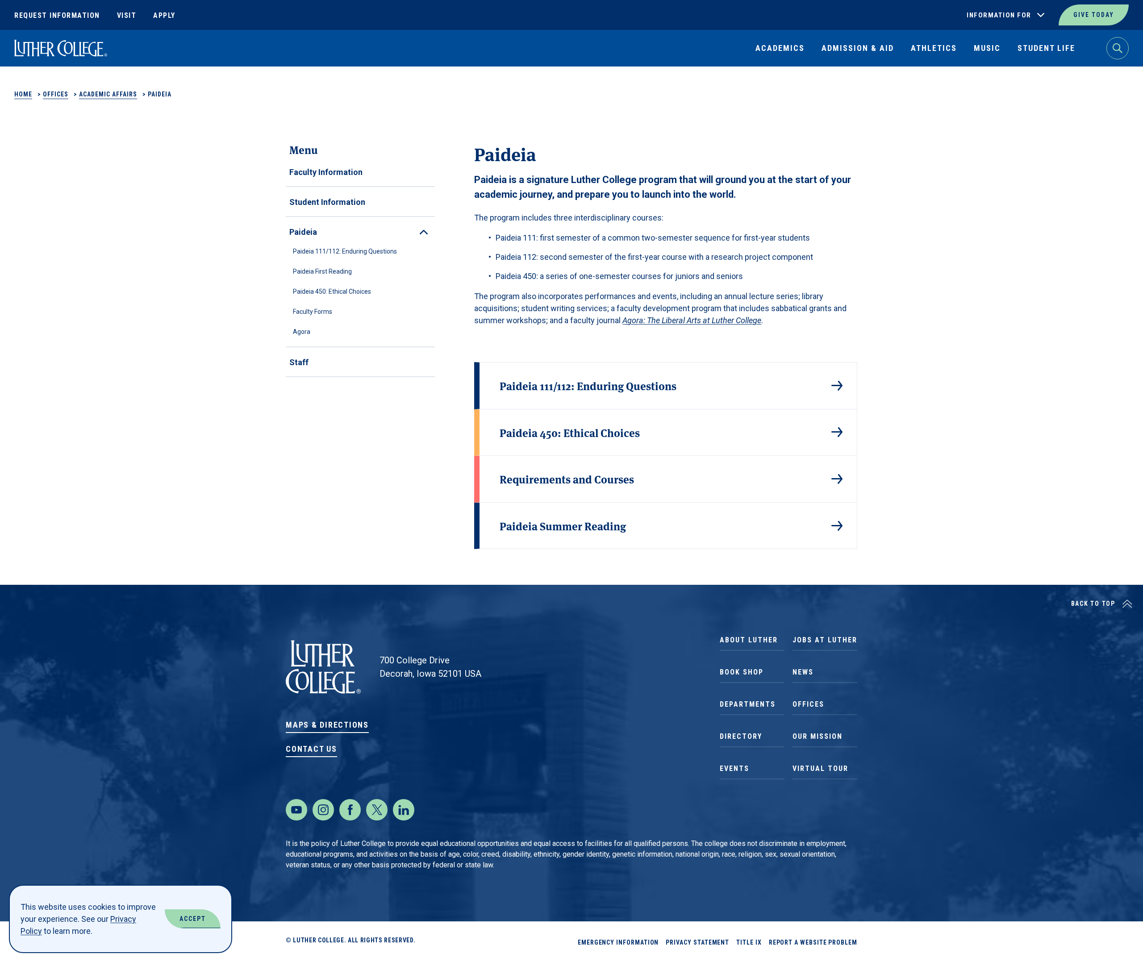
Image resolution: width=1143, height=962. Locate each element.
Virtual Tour (820, 768)
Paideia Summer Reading (563, 525)
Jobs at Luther (825, 640)
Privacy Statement (697, 942)
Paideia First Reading (322, 271)
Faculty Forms (312, 311)
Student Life (1046, 48)
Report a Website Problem (813, 942)
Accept (192, 918)
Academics (780, 48)
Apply (164, 15)
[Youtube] (296, 809)
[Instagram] (323, 809)
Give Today (1093, 14)
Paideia (303, 232)
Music (987, 48)
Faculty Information (326, 172)
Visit (127, 15)
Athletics (934, 48)
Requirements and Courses (567, 479)
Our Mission (818, 736)
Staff (299, 362)
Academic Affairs (108, 94)
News (803, 672)
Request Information (57, 15)
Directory (741, 736)
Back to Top (1093, 603)
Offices (55, 94)
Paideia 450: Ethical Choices (332, 291)
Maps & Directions (327, 724)
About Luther (749, 640)
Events (734, 768)
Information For (999, 15)
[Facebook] (350, 809)
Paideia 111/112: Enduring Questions (345, 251)
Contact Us (311, 749)
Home (23, 94)
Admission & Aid (858, 48)
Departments (748, 704)
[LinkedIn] (403, 809)
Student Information (327, 202)
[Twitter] (377, 809)
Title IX (748, 942)
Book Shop (741, 672)
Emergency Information (618, 942)
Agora (301, 331)
